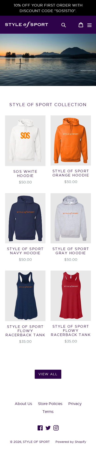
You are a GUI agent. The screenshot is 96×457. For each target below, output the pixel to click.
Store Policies (50, 404)
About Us (23, 404)
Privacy (75, 404)
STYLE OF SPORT (36, 441)
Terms (48, 411)
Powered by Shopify (70, 441)
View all (48, 374)
